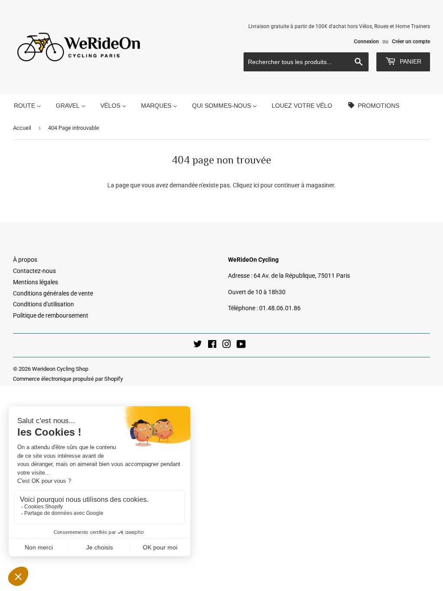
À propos (25, 259)
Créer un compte (411, 42)
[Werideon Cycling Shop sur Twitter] (197, 345)
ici (256, 185)
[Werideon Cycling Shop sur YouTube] (241, 345)
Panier (409, 61)
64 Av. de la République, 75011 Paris (302, 275)
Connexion (366, 42)
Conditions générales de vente (53, 293)
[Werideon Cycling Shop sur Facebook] (212, 345)
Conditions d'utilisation (43, 304)
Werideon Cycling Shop (60, 369)
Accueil (22, 128)
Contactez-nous (34, 270)
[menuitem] (27, 105)
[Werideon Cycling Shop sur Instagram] (226, 345)
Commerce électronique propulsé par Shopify (68, 379)
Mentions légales (35, 282)
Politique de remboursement (50, 315)
